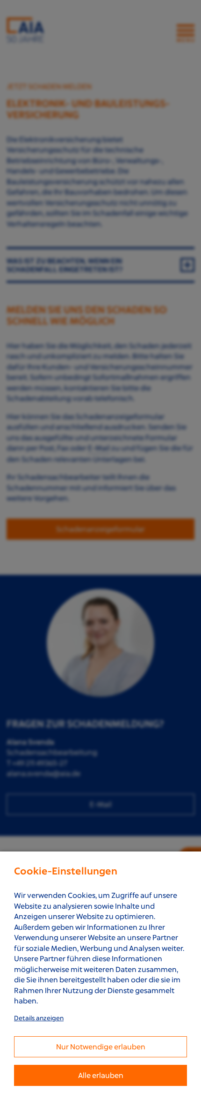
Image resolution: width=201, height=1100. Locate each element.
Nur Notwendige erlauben (100, 1046)
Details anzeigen (39, 1018)
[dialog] (100, 975)
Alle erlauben (100, 1075)
